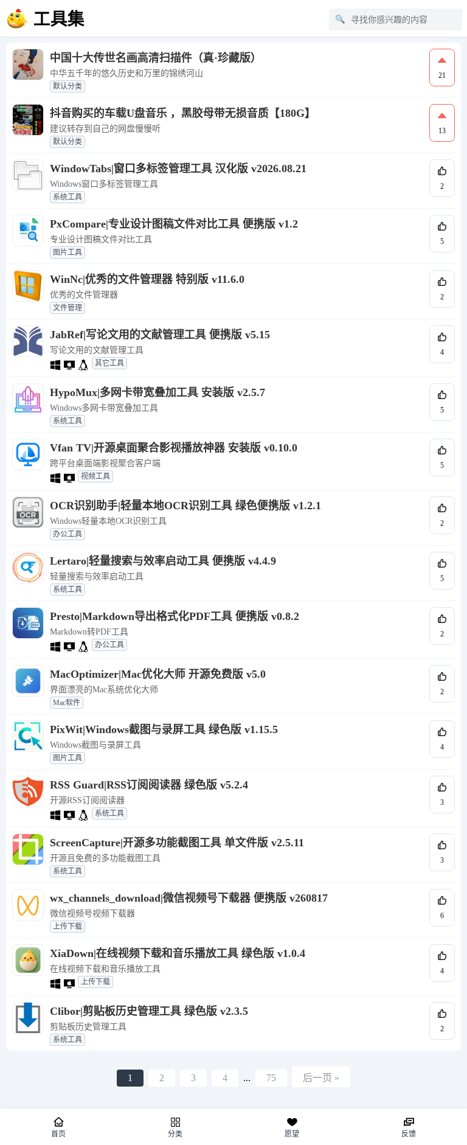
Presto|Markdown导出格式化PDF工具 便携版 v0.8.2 (174, 616)
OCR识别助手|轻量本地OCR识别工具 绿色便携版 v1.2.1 (185, 505)
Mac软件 (66, 702)
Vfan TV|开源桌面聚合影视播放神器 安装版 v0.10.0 (173, 448)
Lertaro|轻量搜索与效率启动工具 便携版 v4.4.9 (163, 561)
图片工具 (67, 252)
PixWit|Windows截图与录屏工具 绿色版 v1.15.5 (164, 729)
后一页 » (321, 1078)
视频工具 (95, 476)
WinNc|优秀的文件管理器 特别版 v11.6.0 (147, 279)
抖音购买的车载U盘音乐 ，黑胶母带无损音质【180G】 (183, 113)
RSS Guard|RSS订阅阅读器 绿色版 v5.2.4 (149, 785)
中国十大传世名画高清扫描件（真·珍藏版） (155, 58)
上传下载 (67, 926)
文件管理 (67, 308)
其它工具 (109, 363)
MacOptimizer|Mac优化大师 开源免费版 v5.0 (158, 674)
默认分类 (67, 86)
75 (271, 1078)
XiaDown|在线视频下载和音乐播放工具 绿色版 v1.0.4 (177, 953)
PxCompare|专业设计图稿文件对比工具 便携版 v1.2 (174, 224)
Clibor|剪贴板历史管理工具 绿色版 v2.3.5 (149, 1011)
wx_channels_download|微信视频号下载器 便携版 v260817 (189, 898)
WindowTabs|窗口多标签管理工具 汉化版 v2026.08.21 (178, 168)
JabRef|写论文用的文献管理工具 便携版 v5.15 (160, 335)
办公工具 (67, 534)
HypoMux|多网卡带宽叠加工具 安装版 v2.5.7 (157, 392)
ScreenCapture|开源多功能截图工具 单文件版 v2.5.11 (177, 843)
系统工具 (67, 197)
